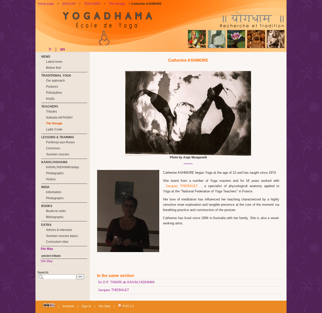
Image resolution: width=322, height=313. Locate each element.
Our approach (55, 80)
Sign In (86, 306)
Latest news (54, 61)
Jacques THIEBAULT (182, 186)
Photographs (55, 173)
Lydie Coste (54, 129)
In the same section (115, 275)
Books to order (56, 211)
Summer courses (57, 154)
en (62, 49)
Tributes (51, 111)
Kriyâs (50, 98)
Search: (43, 272)
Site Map (47, 249)
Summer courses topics (62, 236)
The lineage (54, 123)
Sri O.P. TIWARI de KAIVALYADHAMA (126, 282)
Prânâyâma (54, 92)
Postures (52, 86)
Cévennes (53, 148)
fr (50, 49)
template (68, 306)
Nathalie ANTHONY (59, 117)
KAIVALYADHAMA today (62, 167)
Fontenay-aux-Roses (60, 142)
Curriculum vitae (57, 242)
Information (53, 192)
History (51, 179)
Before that (53, 67)
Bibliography (54, 217)
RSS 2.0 (128, 306)
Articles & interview (59, 230)
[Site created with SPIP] (49, 306)
